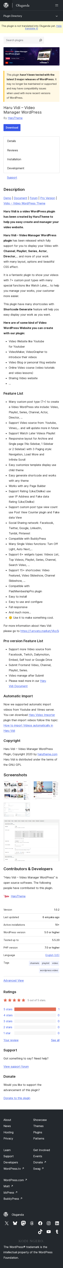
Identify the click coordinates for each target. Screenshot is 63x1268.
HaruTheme (15, 118)
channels (34, 963)
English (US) (52, 955)
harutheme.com (47, 754)
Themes (38, 1126)
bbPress (11, 1192)
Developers (11, 1162)
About (7, 1120)
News (7, 1126)
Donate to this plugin (17, 1098)
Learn (7, 1150)
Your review (11, 1040)
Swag (38, 1168)
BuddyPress (13, 1198)
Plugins (37, 1132)
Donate (39, 1162)
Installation (14, 159)
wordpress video (49, 970)
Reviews (12, 150)
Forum (34, 198)
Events (37, 1156)
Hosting (8, 1132)
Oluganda (18, 1214)
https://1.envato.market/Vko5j (39, 631)
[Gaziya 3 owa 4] (25, 807)
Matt (8, 1186)
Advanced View (14, 980)
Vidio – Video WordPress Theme (24, 203)
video (55, 963)
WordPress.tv (14, 1168)
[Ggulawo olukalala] (57, 5)
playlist (45, 963)
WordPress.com (15, 1180)
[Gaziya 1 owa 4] (25, 785)
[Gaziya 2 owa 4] (55, 785)
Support (12, 177)
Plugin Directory (13, 15)
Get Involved (41, 1150)
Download (12, 127)
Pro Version (47, 198)
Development (15, 168)
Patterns (38, 1138)
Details (11, 141)
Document (20, 198)
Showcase (40, 1120)
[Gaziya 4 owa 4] (55, 824)
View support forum (16, 1066)
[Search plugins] (40, 40)
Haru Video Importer (42, 715)
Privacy (8, 1138)
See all (55, 1040)
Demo (7, 198)
